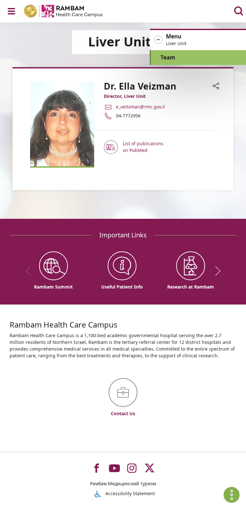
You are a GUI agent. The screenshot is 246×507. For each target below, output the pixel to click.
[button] (198, 40)
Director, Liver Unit (125, 96)
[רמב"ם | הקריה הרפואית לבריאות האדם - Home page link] (71, 12)
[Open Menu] (11, 11)
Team (167, 57)
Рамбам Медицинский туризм (123, 483)
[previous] (30, 271)
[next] (216, 271)
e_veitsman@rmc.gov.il (140, 107)
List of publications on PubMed (143, 146)
